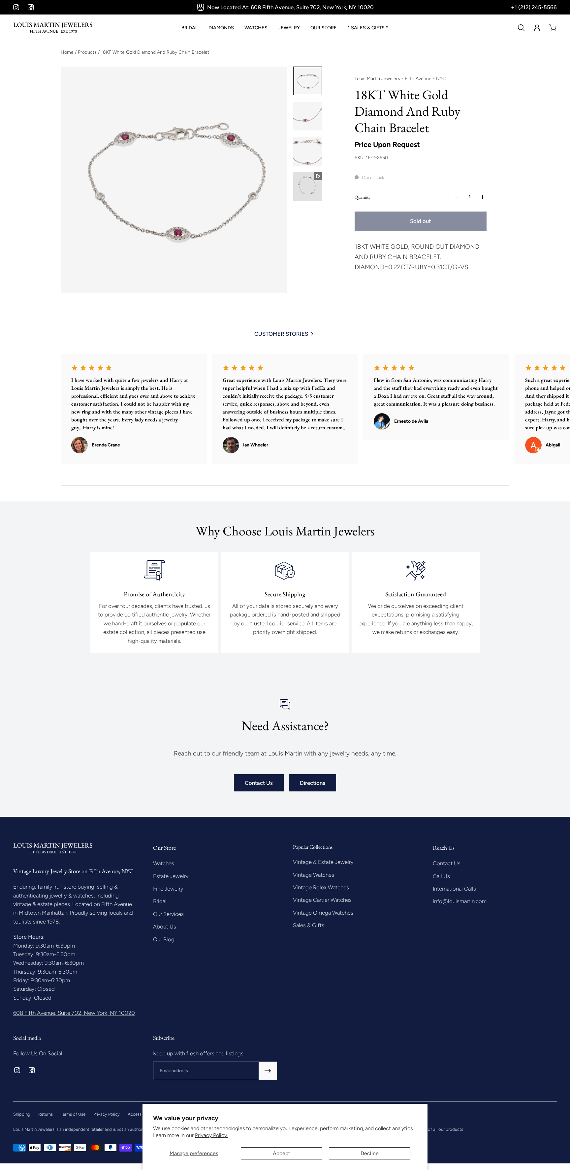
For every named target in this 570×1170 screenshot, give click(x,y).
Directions (312, 783)
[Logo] (52, 27)
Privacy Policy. (211, 1135)
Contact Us (259, 783)
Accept (281, 1153)
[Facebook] (30, 7)
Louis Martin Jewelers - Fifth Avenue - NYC (400, 78)
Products (88, 52)
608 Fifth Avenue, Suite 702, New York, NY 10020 (74, 1013)
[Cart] (553, 27)
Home (68, 52)
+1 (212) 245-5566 (534, 7)
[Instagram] (16, 7)
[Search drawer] (521, 27)
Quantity (362, 197)
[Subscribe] (268, 1071)
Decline (370, 1153)
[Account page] (537, 27)
